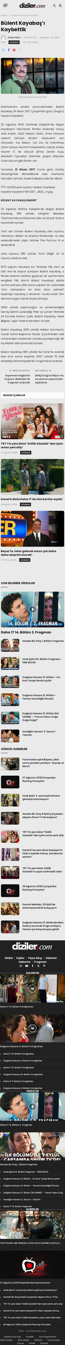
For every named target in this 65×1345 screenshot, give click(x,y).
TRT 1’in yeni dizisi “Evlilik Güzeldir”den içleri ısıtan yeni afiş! (32, 445)
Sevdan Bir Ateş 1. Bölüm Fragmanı (43, 641)
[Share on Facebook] (8, 50)
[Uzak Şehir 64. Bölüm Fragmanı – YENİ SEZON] (10, 663)
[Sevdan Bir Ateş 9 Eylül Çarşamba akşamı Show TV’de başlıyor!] (10, 818)
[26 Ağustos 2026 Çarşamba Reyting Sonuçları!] (10, 890)
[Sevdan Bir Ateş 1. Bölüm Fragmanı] (10, 645)
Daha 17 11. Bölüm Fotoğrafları (18, 1081)
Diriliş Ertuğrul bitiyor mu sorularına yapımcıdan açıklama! (49, 379)
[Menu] (5, 5)
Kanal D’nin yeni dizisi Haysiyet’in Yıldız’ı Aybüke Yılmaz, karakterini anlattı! (42, 853)
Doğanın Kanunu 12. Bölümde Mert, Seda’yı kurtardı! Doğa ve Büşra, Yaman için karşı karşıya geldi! (43, 926)
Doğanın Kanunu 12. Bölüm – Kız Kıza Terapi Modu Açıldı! (41, 679)
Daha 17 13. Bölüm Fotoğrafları (18, 1053)
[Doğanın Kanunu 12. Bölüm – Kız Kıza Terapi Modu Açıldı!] (10, 681)
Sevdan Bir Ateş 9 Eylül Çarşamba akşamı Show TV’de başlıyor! (42, 815)
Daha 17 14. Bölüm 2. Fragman (26, 632)
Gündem (14, 42)
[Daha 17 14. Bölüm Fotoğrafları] (32, 989)
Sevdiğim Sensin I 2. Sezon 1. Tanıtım (21, 1199)
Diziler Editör (14, 37)
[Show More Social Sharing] (20, 50)
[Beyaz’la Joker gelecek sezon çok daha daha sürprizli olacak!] (32, 529)
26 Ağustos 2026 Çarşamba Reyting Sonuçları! (39, 888)
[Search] (60, 5)
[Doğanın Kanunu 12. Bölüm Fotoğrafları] (32, 1028)
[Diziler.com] (32, 5)
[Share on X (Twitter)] (3, 50)
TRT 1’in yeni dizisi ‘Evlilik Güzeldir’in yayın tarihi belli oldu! (42, 870)
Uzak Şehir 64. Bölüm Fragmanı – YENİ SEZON (25, 1171)
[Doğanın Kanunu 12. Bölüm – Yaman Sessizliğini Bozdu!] (10, 699)
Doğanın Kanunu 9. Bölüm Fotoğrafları (22, 1088)
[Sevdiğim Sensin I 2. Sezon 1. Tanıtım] (10, 736)
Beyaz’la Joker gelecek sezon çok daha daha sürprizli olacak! (28, 553)
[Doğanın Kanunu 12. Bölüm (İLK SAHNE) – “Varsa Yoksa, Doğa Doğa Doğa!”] (10, 717)
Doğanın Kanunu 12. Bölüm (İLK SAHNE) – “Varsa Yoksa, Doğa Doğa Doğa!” (40, 717)
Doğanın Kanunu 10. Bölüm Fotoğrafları (23, 1074)
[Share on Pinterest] (14, 50)
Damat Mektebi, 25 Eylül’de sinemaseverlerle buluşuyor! (39, 906)
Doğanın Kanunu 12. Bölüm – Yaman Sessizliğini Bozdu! (39, 697)
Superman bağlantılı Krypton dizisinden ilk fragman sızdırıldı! (17, 379)
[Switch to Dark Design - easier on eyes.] (54, 5)
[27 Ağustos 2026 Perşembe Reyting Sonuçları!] (10, 782)
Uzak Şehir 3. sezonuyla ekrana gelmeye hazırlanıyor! (41, 797)
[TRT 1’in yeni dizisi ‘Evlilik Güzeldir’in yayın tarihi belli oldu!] (10, 872)
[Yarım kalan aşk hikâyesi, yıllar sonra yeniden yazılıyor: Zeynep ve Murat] (10, 764)
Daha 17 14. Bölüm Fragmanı (17, 1206)
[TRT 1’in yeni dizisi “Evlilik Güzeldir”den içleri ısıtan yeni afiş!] (32, 421)
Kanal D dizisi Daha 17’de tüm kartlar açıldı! (32, 499)
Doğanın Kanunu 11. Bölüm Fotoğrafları (22, 1060)
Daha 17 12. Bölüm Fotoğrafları (18, 1067)
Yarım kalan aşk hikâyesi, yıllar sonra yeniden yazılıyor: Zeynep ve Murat (43, 763)
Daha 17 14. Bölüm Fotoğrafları (17, 1006)
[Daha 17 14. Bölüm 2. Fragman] (32, 609)
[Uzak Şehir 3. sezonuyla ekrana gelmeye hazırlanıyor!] (10, 800)
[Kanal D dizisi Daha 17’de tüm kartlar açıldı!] (32, 477)
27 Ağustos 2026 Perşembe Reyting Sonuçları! (39, 779)
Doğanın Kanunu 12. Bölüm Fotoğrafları (21, 1046)
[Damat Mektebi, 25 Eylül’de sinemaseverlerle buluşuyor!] (10, 908)
